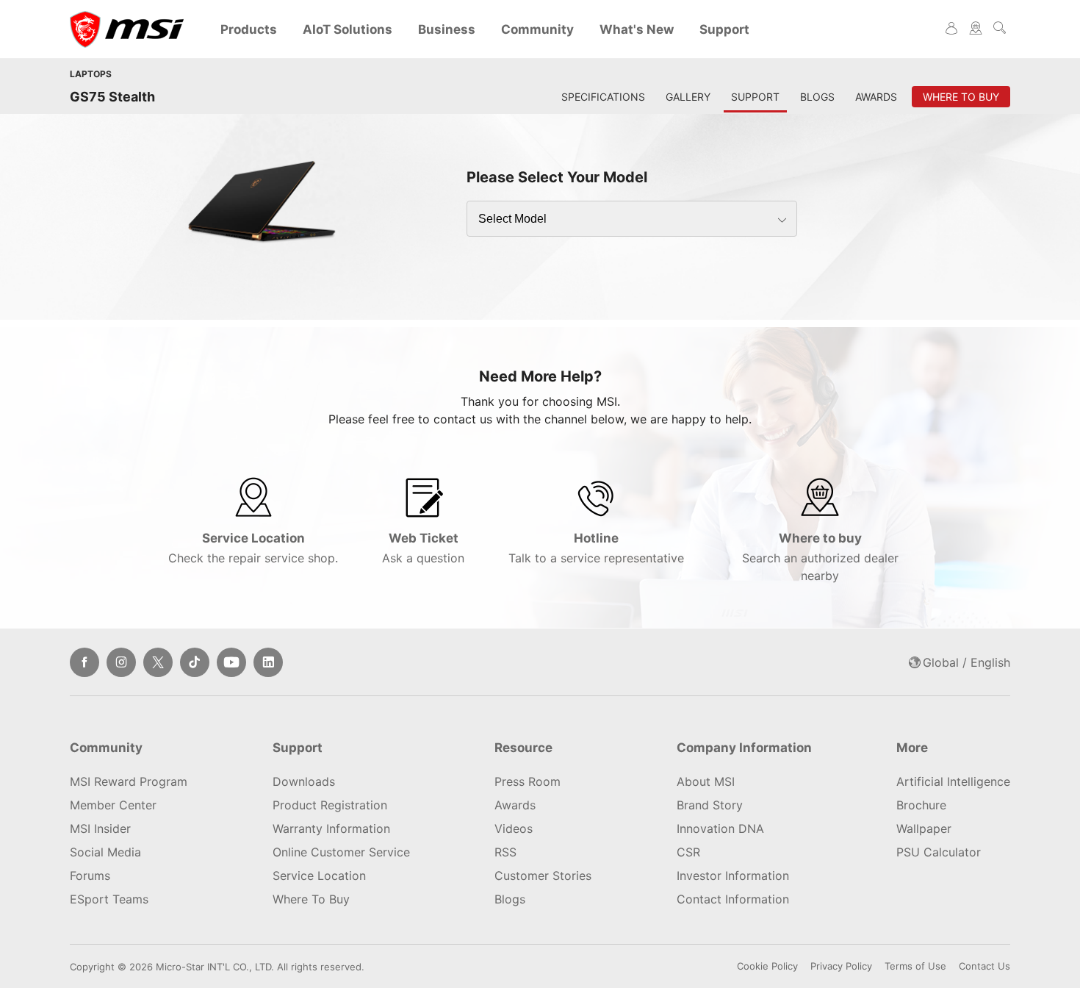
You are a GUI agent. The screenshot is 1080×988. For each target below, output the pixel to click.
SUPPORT (755, 96)
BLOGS (817, 96)
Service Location (253, 548)
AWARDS (876, 96)
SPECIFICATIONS (603, 96)
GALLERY (688, 96)
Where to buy (820, 557)
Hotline (596, 548)
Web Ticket (423, 548)
